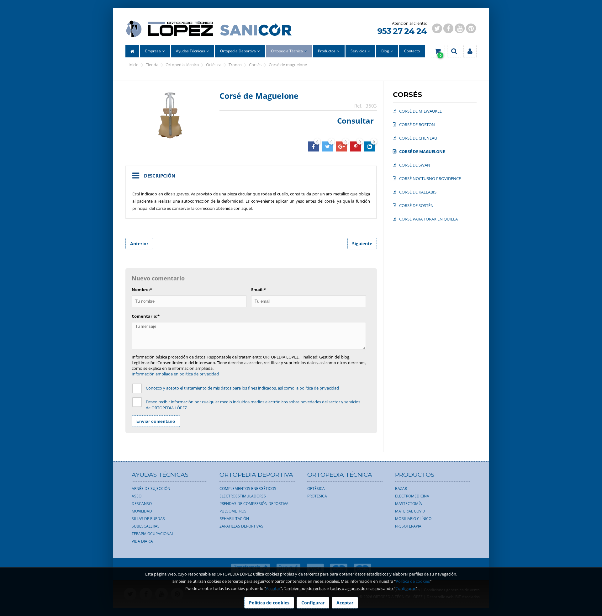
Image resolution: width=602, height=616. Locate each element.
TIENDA (152, 64)
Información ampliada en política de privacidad (175, 374)
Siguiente (362, 244)
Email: (258, 289)
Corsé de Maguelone (288, 64)
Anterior (139, 244)
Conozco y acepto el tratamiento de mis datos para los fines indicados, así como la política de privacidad (242, 388)
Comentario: (146, 316)
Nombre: (142, 289)
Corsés (255, 64)
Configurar (405, 588)
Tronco (235, 64)
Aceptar (273, 588)
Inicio (134, 64)
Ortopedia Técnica (182, 64)
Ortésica (213, 64)
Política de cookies (413, 581)
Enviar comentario (155, 421)
